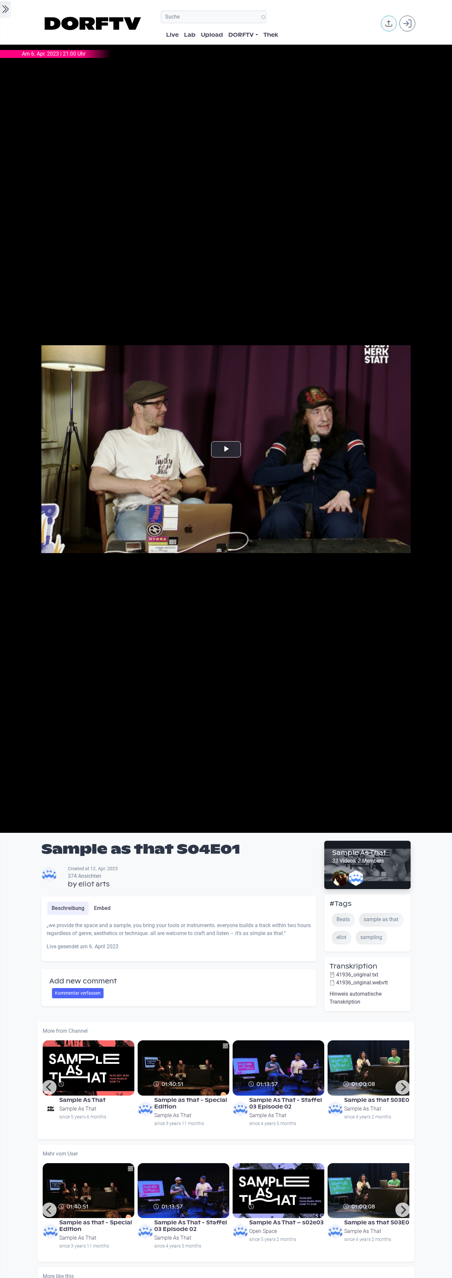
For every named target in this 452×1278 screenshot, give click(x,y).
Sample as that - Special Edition (190, 1103)
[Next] (402, 1087)
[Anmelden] (407, 23)
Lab (190, 34)
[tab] (68, 908)
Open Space (263, 1231)
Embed (102, 908)
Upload (212, 34)
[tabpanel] (179, 939)
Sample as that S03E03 (378, 1100)
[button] (389, 23)
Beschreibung (68, 908)
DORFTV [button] (241, 34)
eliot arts (94, 884)
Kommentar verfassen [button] (78, 993)
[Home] (93, 23)
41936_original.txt (357, 974)
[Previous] (49, 1087)
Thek (270, 34)
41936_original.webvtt (362, 982)
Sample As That (359, 852)
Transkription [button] (353, 966)
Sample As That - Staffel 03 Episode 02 (285, 1103)
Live (172, 34)
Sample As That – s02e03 (286, 1222)
